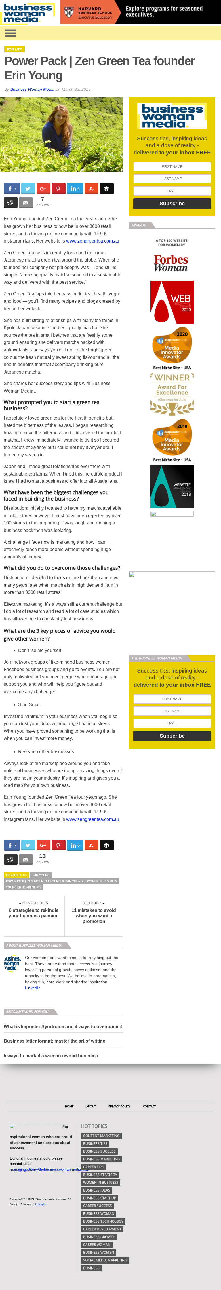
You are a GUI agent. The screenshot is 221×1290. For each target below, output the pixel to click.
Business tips (95, 1143)
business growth (99, 1236)
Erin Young (40, 875)
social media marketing (105, 1260)
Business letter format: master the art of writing (55, 1041)
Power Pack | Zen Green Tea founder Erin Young (44, 881)
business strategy (100, 1174)
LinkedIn (33, 988)
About (91, 1106)
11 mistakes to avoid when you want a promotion (94, 916)
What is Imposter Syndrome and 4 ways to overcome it (63, 1026)
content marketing (101, 1135)
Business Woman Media (32, 89)
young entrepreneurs (23, 887)
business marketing (101, 1159)
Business (91, 1268)
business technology (103, 1221)
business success (99, 1151)
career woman (96, 1244)
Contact (149, 1106)
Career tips (93, 1166)
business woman (98, 1213)
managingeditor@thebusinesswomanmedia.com (49, 1169)
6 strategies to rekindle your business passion (34, 913)
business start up (99, 1198)
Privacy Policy (119, 1106)
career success (97, 1205)
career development (102, 1229)
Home (69, 1106)
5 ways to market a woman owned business (51, 1055)
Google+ (41, 1204)
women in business (102, 881)
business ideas (96, 1190)
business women (98, 1252)
